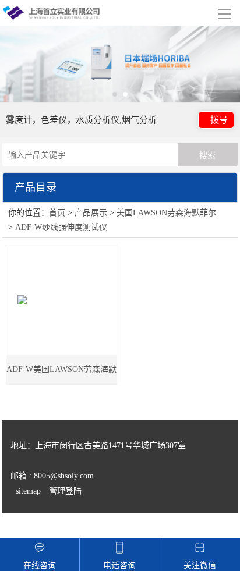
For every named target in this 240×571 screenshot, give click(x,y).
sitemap (28, 491)
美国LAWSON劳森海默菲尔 (166, 212)
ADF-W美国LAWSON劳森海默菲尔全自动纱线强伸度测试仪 (61, 374)
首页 (57, 212)
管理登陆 (65, 491)
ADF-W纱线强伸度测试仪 (61, 227)
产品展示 (91, 212)
